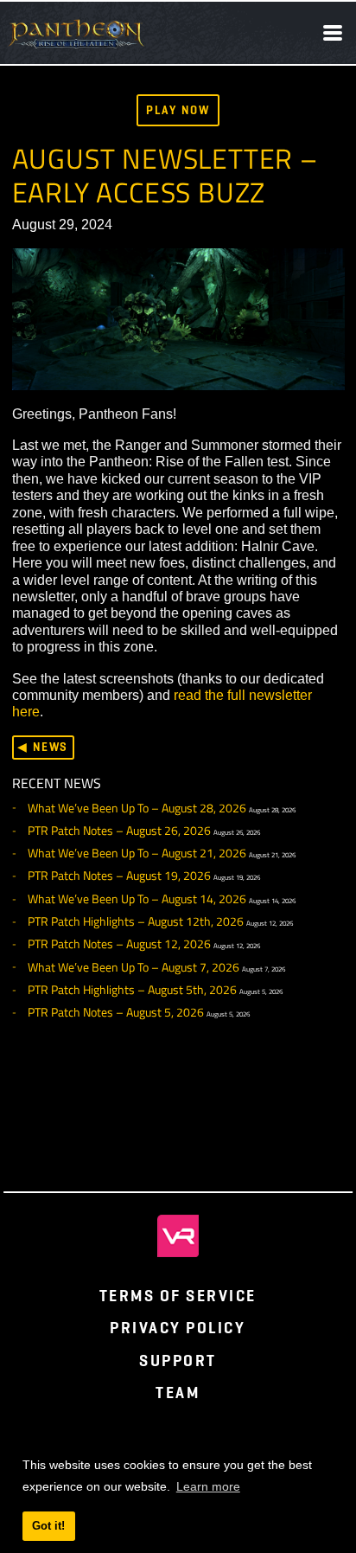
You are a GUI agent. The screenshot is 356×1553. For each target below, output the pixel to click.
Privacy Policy (177, 1328)
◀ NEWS (42, 746)
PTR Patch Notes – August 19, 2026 (119, 875)
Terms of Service (178, 1296)
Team (178, 1392)
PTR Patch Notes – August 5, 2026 (116, 1012)
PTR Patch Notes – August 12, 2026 (119, 943)
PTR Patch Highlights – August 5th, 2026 (132, 989)
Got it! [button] (48, 1525)
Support (178, 1360)
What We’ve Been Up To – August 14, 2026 (137, 898)
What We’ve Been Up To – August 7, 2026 (133, 967)
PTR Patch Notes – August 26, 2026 (119, 830)
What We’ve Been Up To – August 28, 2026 (137, 808)
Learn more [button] (208, 1486)
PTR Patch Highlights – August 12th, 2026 (136, 921)
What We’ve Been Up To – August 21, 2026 (137, 853)
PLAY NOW (177, 110)
